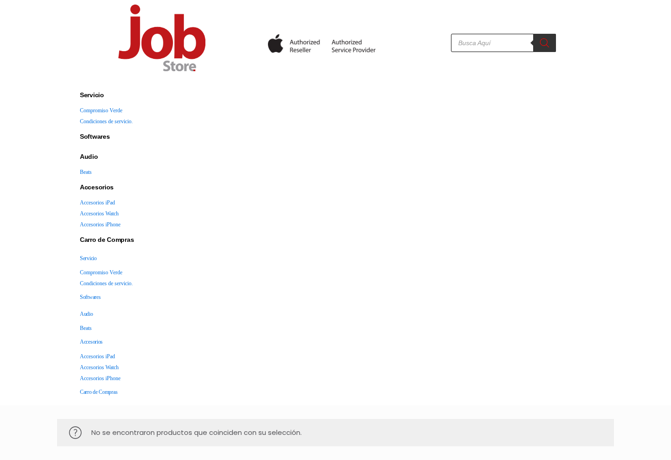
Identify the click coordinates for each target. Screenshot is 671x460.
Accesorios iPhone (100, 224)
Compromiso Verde (101, 110)
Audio (89, 156)
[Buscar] (544, 43)
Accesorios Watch (99, 213)
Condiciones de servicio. (106, 121)
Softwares (95, 136)
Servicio (92, 95)
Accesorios (97, 187)
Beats (86, 172)
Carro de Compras (107, 239)
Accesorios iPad (97, 202)
